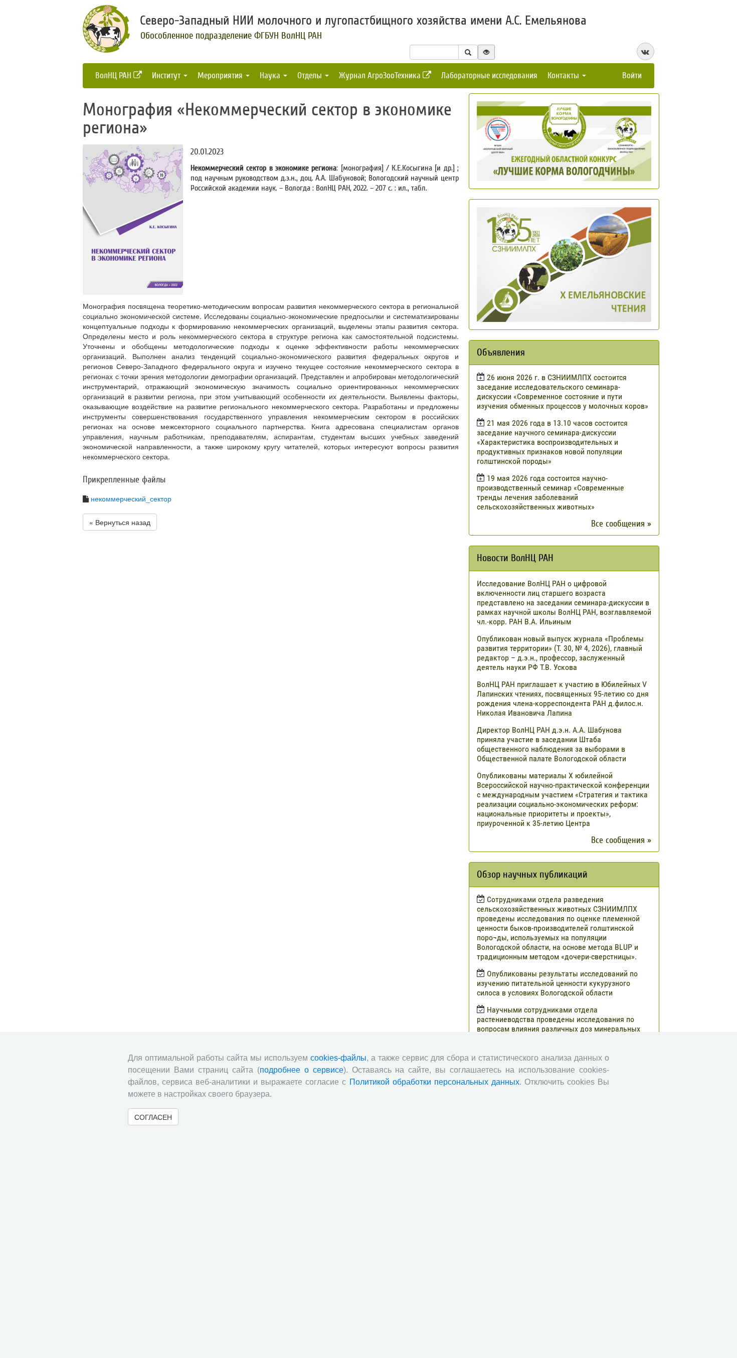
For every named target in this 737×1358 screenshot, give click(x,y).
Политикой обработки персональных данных (434, 1082)
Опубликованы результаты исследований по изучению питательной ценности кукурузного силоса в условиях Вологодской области (557, 983)
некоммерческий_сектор (131, 498)
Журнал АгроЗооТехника (381, 75)
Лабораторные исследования (489, 75)
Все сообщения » (621, 524)
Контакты (564, 75)
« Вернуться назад (119, 522)
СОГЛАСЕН (153, 1117)
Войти (632, 75)
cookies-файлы (338, 1058)
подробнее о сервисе (301, 1070)
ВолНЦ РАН (114, 75)
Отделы (310, 75)
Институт (167, 75)
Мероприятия (221, 75)
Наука (271, 75)
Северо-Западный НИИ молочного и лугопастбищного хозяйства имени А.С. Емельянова (363, 20)
